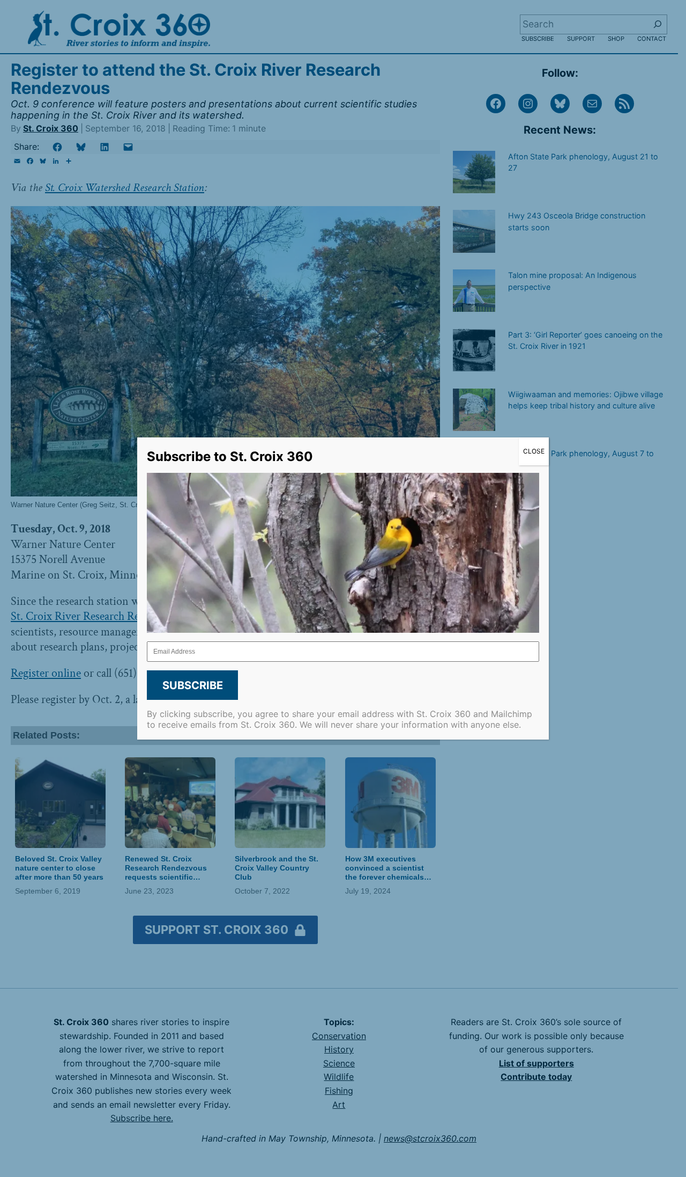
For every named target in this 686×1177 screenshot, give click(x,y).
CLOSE (534, 451)
